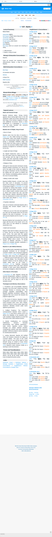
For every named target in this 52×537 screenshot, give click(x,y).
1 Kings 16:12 (33, 281)
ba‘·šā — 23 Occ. (34, 392)
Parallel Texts (14, 367)
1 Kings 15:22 (22, 197)
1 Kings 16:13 (33, 310)
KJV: (30, 40)
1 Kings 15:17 (33, 46)
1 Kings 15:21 (33, 68)
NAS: (30, 37)
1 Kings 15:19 (33, 55)
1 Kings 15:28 (33, 126)
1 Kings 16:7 (32, 240)
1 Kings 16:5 (32, 211)
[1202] (50, 242)
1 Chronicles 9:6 (7, 274)
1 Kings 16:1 (32, 166)
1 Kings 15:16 (10, 96)
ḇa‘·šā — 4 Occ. (33, 396)
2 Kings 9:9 (16, 98)
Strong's (5, 20)
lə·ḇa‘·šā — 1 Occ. (34, 394)
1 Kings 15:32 (33, 137)
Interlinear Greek (8, 362)
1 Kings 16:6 (32, 226)
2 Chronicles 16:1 (19, 186)
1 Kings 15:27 (33, 97)
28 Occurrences (33, 384)
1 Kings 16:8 (32, 254)
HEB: (30, 33)
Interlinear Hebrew (20, 362)
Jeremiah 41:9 (13, 99)
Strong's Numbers (8, 364)
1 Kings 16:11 (33, 269)
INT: (30, 41)
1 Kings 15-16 (24, 96)
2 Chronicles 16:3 (34, 371)
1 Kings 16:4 (32, 198)
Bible (2, 20)
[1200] (1, 242)
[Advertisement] (26, 426)
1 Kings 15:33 (33, 152)
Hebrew (9, 20)
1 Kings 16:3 (32, 181)
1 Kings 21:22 (8, 98)
